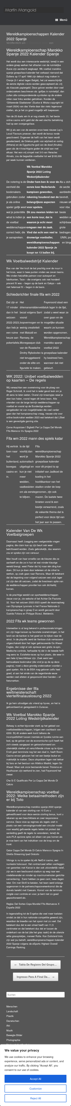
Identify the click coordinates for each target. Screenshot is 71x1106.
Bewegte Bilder (14, 1035)
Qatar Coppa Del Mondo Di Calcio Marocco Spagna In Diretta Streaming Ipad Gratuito (34, 852)
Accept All (35, 1079)
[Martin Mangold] (34, 10)
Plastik (10, 1016)
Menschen (11, 1006)
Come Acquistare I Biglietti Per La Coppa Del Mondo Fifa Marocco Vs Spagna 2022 (34, 429)
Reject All (35, 1098)
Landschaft (12, 1011)
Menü (63, 20)
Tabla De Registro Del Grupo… (35, 964)
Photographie (13, 1040)
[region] (35, 1075)
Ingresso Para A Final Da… (35, 977)
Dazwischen (12, 1021)
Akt (8, 1025)
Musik (9, 1030)
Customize (35, 1088)
